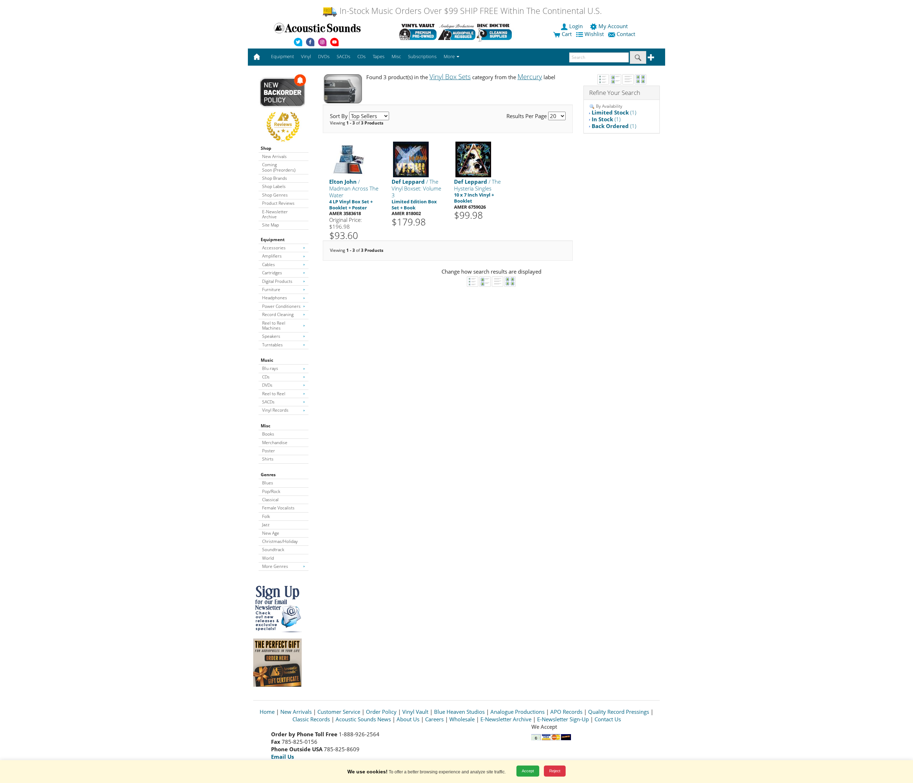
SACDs (268, 402)
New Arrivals (274, 156)
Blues (267, 483)
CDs (266, 377)
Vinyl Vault (415, 711)
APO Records (566, 711)
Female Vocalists (278, 508)
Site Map (270, 225)
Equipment (273, 240)
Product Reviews (278, 203)
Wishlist (594, 33)
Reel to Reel (273, 394)
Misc (265, 426)
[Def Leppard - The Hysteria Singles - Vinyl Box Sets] (473, 159)
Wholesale (462, 719)
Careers (434, 719)
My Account (613, 26)
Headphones (274, 298)
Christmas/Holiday (280, 541)
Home (267, 711)
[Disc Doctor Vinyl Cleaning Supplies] (495, 31)
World (268, 558)
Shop (266, 148)
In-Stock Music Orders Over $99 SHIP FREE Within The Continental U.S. (469, 10)
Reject (554, 771)
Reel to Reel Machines (273, 325)
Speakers (271, 336)
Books (268, 434)
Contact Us (608, 719)
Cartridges (272, 273)
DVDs (267, 385)
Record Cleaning (278, 314)
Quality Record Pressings (618, 711)
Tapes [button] (378, 56)
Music (267, 360)
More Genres (275, 566)
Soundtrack (273, 549)
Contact (626, 33)
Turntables (272, 345)
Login (576, 26)
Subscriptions (422, 56)
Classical (270, 500)
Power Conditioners (281, 306)
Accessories (274, 248)
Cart (566, 33)
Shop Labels (274, 186)
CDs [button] (361, 56)
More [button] (450, 56)
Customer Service (338, 711)
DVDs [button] (324, 56)
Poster (268, 451)
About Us (408, 719)
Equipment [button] (282, 56)
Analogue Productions (517, 711)
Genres (268, 475)
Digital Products (277, 281)
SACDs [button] (343, 56)
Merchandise (274, 442)
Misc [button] (396, 56)
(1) (614, 112)
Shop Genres (275, 195)
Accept (528, 771)
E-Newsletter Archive (275, 214)
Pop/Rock (271, 491)
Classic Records (311, 719)
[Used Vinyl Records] (418, 31)
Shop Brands (274, 178)
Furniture (271, 289)
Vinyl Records (275, 410)
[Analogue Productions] (456, 31)
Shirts (268, 459)
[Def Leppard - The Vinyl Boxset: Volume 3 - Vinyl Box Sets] (411, 159)
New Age (270, 533)
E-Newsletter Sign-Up (563, 719)
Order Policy (381, 711)
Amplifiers (272, 256)
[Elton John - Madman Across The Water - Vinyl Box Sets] (348, 159)
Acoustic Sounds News (363, 719)
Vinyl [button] (306, 56)
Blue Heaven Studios (459, 711)
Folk (266, 516)
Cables (268, 264)
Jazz (266, 525)
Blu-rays (270, 368)
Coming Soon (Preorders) (278, 167)
